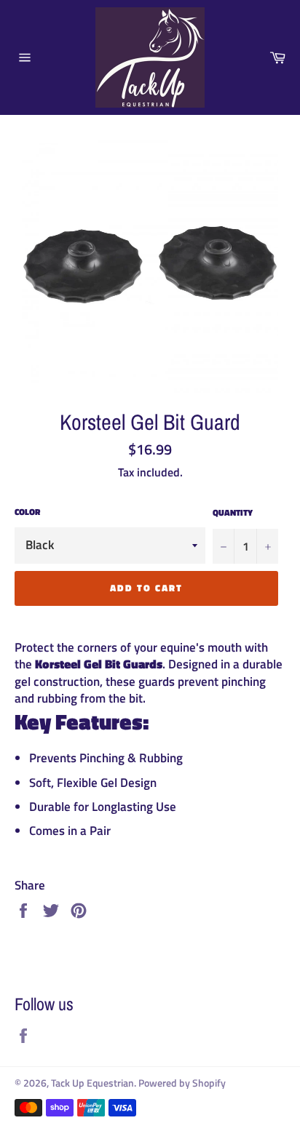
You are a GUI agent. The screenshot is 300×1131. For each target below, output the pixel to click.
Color (27, 512)
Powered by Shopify (182, 1083)
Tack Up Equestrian (92, 1083)
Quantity (233, 513)
